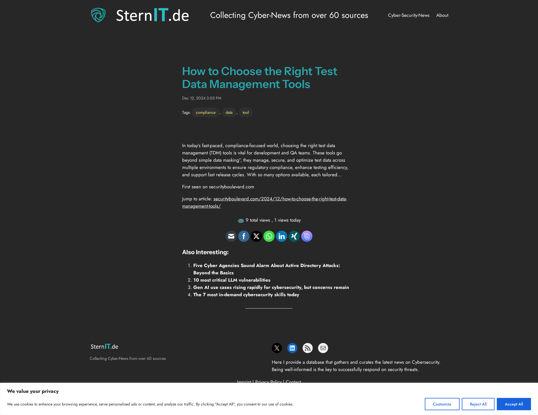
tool (246, 112)
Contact (293, 382)
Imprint (244, 382)
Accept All (514, 404)
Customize (442, 404)
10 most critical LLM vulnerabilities (231, 280)
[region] (269, 399)
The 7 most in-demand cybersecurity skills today (246, 294)
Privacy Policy (268, 382)
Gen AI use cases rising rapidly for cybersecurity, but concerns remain (271, 287)
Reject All (478, 404)
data (229, 112)
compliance (205, 112)
